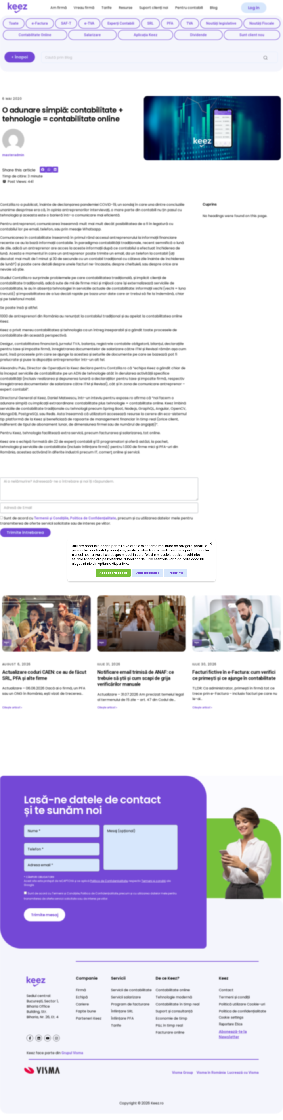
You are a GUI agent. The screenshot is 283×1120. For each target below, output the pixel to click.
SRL (150, 23)
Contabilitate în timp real (177, 1004)
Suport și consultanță (174, 1011)
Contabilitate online (173, 990)
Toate (14, 23)
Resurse (125, 7)
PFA (170, 23)
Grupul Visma (72, 1053)
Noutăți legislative (221, 23)
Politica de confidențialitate (242, 1011)
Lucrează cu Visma (243, 1072)
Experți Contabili (120, 23)
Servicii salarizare (126, 997)
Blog (213, 7)
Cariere (82, 1004)
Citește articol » (12, 707)
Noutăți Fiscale (261, 23)
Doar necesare (147, 573)
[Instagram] (56, 1038)
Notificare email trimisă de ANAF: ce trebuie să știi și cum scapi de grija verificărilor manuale (135, 678)
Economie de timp (171, 1018)
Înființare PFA (122, 1018)
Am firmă (58, 7)
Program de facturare (130, 1004)
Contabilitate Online (35, 35)
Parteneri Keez (88, 1018)
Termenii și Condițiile (51, 518)
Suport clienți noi (153, 7)
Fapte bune (86, 1011)
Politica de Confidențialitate (93, 518)
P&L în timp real (169, 1025)
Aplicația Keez (145, 35)
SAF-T (66, 23)
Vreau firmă (84, 7)
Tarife (106, 7)
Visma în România (211, 1072)
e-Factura (40, 23)
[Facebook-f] (30, 1038)
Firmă (81, 990)
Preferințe (176, 573)
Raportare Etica (230, 1024)
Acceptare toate (113, 573)
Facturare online (170, 1032)
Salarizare (92, 35)
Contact (226, 990)
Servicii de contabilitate (131, 990)
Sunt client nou (251, 35)
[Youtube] (47, 1038)
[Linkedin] (38, 1038)
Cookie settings (231, 1017)
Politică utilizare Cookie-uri (242, 1004)
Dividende (198, 35)
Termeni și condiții (154, 881)
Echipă (82, 997)
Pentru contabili (189, 7)
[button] (254, 7)
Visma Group (182, 1072)
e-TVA (89, 23)
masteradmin (13, 155)
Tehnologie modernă (174, 997)
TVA (189, 23)
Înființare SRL (122, 1011)
